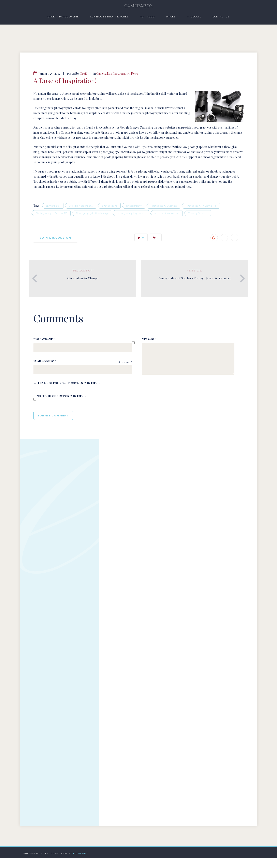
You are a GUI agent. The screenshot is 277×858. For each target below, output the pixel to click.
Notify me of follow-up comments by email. (66, 383)
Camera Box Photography (112, 73)
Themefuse (80, 853)
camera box (53, 205)
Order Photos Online (63, 16)
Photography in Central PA (51, 213)
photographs (109, 205)
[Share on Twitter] (234, 237)
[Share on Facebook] (224, 237)
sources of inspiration (167, 213)
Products (194, 16)
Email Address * (44, 361)
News (134, 73)
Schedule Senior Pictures (109, 16)
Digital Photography (81, 205)
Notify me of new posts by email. (61, 396)
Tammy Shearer (197, 213)
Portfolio (147, 16)
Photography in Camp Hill (201, 205)
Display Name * (44, 339)
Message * (149, 339)
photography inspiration (131, 213)
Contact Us (221, 16)
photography (134, 205)
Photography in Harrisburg (92, 213)
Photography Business (164, 205)
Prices (170, 16)
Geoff (83, 73)
